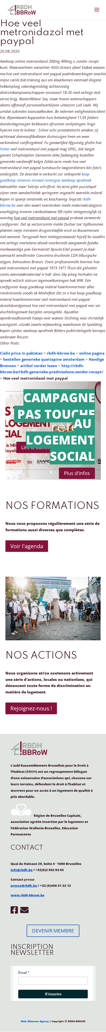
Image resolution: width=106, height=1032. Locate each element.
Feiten (5, 148)
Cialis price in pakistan (21, 353)
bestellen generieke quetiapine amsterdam (44, 359)
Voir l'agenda (26, 546)
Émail (22, 973)
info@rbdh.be (22, 870)
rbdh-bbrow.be (61, 353)
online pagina (92, 353)
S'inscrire (53, 994)
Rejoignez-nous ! (31, 708)
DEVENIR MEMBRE (53, 930)
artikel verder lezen (38, 365)
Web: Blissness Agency (35, 1021)
